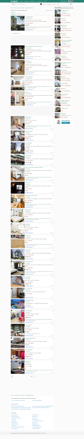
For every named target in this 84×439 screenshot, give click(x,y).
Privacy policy (43, 433)
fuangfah (62, 49)
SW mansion (63, 33)
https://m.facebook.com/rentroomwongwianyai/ (33, 46)
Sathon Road (13, 419)
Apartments (26, 1)
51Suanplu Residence (29, 16)
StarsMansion (63, 113)
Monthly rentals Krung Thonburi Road (17, 406)
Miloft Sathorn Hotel (29, 131)
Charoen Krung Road (35, 425)
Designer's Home (28, 209)
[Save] (53, 17)
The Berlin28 (63, 56)
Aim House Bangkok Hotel (30, 338)
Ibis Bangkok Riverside (29, 300)
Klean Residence (28, 277)
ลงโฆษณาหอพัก (16, 33)
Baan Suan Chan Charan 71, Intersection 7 (66, 63)
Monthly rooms (33, 1)
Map (71, 4)
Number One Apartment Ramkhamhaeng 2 (65, 101)
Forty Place (63, 18)
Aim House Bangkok (29, 76)
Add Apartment (64, 1)
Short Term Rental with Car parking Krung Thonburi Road (21, 409)
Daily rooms (39, 1)
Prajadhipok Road (14, 422)
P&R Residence (64, 25)
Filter (59, 4)
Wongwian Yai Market (36, 428)
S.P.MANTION (64, 70)
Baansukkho (63, 76)
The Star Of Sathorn (28, 349)
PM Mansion (63, 88)
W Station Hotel (28, 250)
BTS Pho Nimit (34, 416)
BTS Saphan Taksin (35, 414)
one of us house (28, 235)
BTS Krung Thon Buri (15, 416)
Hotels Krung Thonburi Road (37, 400)
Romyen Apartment (64, 94)
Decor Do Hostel (28, 155)
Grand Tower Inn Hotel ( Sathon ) (31, 195)
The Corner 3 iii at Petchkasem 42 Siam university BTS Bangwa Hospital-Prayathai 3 (66, 41)
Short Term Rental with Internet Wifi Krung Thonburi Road (21, 407)
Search (21, 1)
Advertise (45, 1)
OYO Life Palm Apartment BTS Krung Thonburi (34, 167)
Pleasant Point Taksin (29, 261)
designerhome (27, 224)
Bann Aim (27, 92)
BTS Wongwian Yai (14, 414)
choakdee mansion (64, 108)
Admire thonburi (28, 117)
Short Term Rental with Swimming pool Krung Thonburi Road (42, 406)
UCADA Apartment (28, 288)
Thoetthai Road (13, 425)
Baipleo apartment (28, 324)
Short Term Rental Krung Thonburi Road (18, 400)
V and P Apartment (64, 83)
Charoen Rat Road (35, 419)
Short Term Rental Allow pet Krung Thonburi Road (40, 407)
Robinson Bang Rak (14, 428)
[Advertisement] (32, 40)
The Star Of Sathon (28, 310)
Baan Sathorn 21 (28, 61)
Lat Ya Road (34, 422)
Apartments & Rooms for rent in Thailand (14, 1)
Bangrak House (28, 361)
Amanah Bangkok (28, 142)
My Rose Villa (27, 182)
